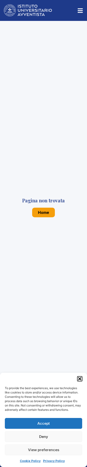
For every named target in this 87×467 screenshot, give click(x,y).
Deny (43, 436)
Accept (43, 423)
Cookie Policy (30, 461)
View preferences (43, 450)
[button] (79, 378)
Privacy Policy (54, 461)
